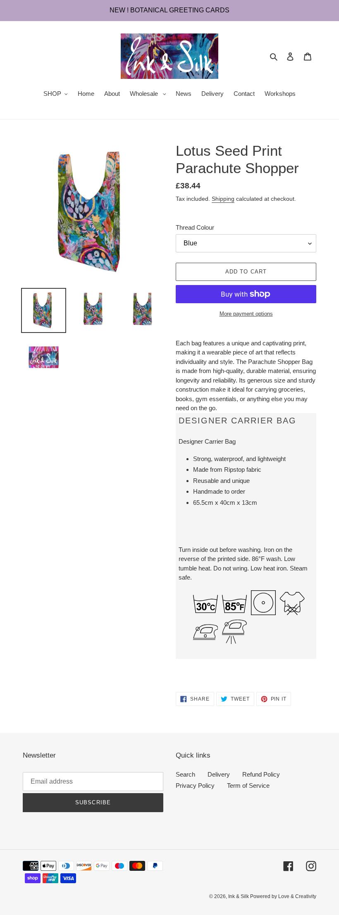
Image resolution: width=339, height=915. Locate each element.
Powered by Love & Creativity (283, 896)
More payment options (246, 314)
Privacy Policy (195, 785)
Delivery (219, 774)
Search (185, 774)
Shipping (223, 198)
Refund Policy (261, 774)
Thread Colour (195, 227)
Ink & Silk (239, 896)
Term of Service (248, 785)
